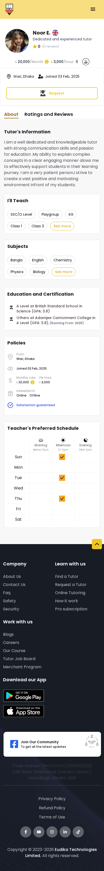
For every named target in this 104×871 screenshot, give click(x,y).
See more (62, 226)
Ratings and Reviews (48, 114)
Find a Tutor (67, 576)
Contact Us (14, 585)
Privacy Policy (52, 799)
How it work (66, 601)
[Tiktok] (78, 831)
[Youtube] (38, 831)
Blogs (8, 634)
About (11, 114)
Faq (6, 593)
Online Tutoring (70, 593)
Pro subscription (71, 609)
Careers (11, 642)
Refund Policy (52, 808)
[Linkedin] (65, 831)
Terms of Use (52, 817)
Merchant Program (22, 667)
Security (11, 609)
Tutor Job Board (19, 659)
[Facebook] (25, 831)
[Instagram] (52, 831)
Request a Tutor (71, 585)
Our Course (14, 651)
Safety (9, 601)
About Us (12, 576)
